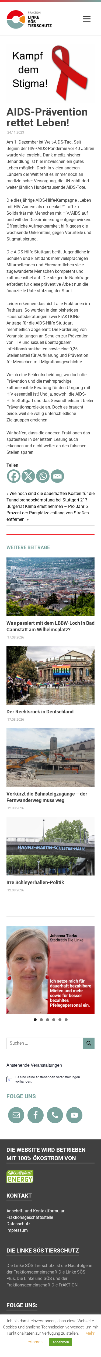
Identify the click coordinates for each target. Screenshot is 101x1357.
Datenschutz (18, 1223)
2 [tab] (41, 1019)
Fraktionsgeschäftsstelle (29, 1217)
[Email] (57, 476)
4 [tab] (53, 1019)
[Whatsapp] (43, 476)
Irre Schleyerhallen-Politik (35, 882)
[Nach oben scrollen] (91, 1347)
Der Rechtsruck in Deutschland (40, 711)
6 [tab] (66, 1019)
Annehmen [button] (61, 1342)
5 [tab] (59, 1019)
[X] (28, 476)
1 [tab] (35, 1019)
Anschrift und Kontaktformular (35, 1210)
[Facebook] (13, 476)
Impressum (17, 1230)
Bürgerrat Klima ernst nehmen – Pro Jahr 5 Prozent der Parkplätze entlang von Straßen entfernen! (47, 513)
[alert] (50, 1079)
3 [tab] (47, 1019)
